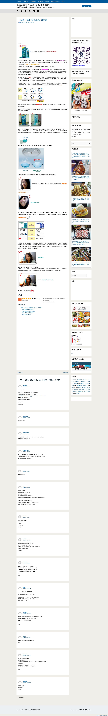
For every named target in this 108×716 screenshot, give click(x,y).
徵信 (73, 385)
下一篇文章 (66, 372)
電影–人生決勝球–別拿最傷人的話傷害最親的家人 (31, 307)
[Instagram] (21, 11)
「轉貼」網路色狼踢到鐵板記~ (27, 313)
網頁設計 (78, 393)
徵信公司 (76, 383)
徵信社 (74, 380)
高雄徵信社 (83, 381)
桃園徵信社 (76, 389)
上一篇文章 (19, 372)
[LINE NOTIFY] (30, 11)
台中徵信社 (85, 385)
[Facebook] (17, 11)
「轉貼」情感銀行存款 (26, 314)
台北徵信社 (79, 380)
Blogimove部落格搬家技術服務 (101, 715)
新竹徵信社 (85, 380)
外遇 (72, 387)
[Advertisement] (28, 34)
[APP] (38, 11)
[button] (91, 1)
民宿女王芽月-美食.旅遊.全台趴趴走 (33, 5)
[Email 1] (34, 11)
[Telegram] (25, 11)
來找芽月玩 (76, 117)
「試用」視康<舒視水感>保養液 (27, 309)
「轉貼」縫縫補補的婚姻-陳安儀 (28, 311)
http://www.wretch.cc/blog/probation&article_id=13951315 (32, 396)
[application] (21, 1)
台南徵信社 (77, 381)
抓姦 (89, 381)
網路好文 (20, 22)
